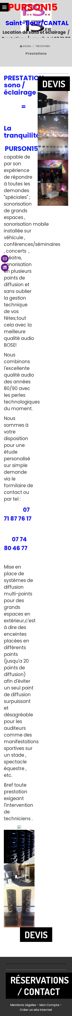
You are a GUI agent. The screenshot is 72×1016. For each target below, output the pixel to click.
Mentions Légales (23, 1005)
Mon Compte (49, 1005)
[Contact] (5, 259)
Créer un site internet (36, 1010)
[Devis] (5, 267)
